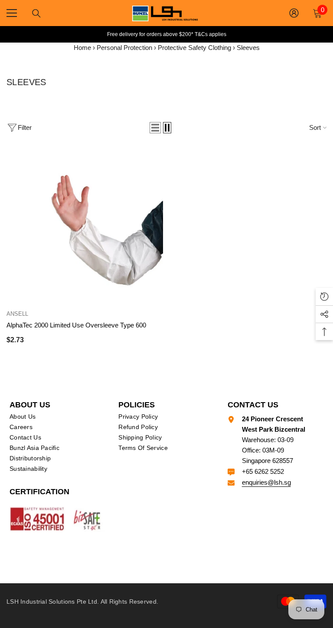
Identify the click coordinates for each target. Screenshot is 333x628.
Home (82, 47)
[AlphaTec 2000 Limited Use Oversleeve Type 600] (85, 224)
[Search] (36, 13)
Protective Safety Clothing (194, 47)
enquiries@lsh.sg (266, 482)
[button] (155, 127)
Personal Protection (124, 47)
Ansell (17, 314)
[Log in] (294, 13)
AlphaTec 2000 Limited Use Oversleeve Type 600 (76, 325)
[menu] (12, 13)
